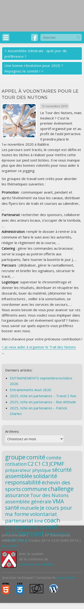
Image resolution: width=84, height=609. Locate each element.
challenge (61, 489)
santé (12, 507)
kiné (38, 521)
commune (34, 489)
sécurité (62, 469)
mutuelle (29, 508)
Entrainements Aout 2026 (30, 389)
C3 (45, 463)
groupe (15, 457)
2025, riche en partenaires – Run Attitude (43, 402)
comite (53, 457)
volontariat (43, 514)
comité (35, 457)
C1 (38, 463)
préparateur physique (28, 470)
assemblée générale (28, 501)
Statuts (35, 535)
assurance (17, 495)
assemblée (18, 476)
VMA (58, 501)
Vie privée (10, 545)
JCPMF (56, 463)
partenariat (19, 520)
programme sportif (31, 527)
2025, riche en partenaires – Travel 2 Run (43, 395)
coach (52, 520)
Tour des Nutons (49, 495)
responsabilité (23, 482)
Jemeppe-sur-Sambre (36, 564)
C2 (31, 463)
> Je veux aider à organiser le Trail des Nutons (39, 347)
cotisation (16, 464)
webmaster (65, 577)
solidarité (45, 476)
